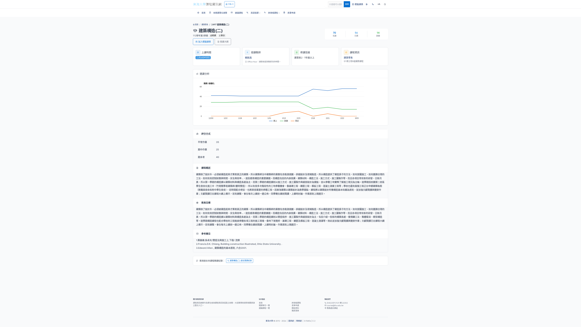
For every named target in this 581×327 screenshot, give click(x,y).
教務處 (299, 321)
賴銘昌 (248, 57)
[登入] (367, 4)
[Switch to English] (373, 4)
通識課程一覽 (264, 308)
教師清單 (295, 311)
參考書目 (205, 233)
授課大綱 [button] (224, 41)
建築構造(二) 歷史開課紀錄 (241, 260)
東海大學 (269, 321)
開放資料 (295, 308)
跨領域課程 (296, 303)
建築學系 (205, 24)
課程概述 (205, 167)
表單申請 (295, 305)
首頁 (196, 24)
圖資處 (291, 321)
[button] (253, 13)
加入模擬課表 (204, 41)
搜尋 (347, 4)
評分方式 (205, 133)
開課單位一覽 (264, 305)
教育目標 (205, 202)
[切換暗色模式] (385, 4)
